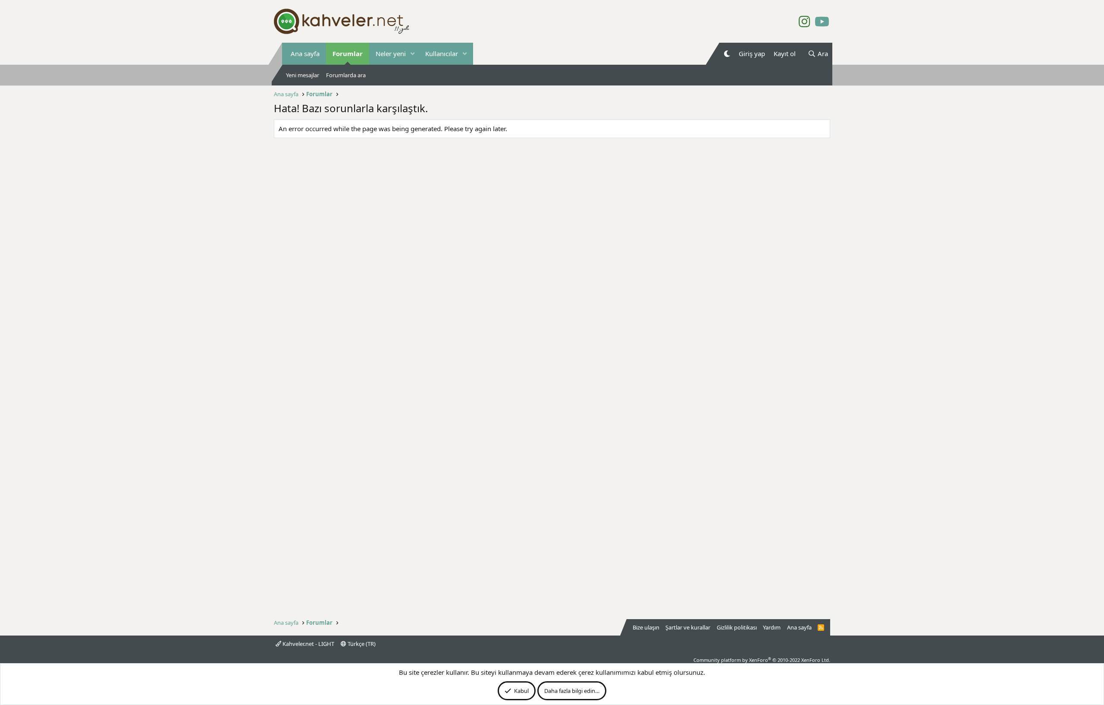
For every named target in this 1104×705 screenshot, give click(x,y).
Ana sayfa (305, 53)
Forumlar (347, 53)
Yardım (772, 627)
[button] (413, 54)
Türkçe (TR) (361, 644)
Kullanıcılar (441, 53)
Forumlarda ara (346, 75)
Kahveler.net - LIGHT (307, 644)
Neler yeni (391, 53)
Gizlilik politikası (737, 627)
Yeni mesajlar (302, 75)
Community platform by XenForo (761, 660)
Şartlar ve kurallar (687, 627)
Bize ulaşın (646, 627)
